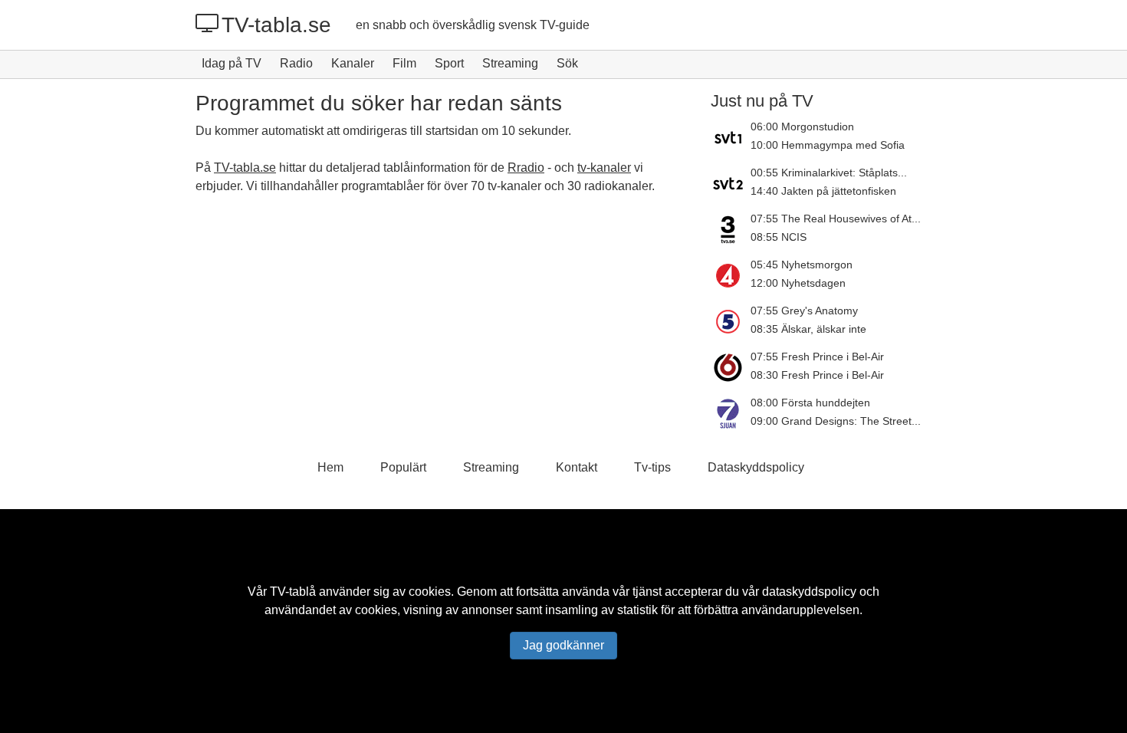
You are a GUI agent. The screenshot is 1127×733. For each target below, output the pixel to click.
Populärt (403, 467)
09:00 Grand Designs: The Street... (836, 421)
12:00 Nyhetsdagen (798, 283)
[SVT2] (731, 183)
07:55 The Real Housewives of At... (836, 218)
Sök (567, 63)
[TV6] (731, 367)
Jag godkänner (563, 645)
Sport (449, 63)
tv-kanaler (604, 167)
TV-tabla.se (276, 25)
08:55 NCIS (779, 237)
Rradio (526, 167)
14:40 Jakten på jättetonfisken (823, 191)
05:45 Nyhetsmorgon (802, 264)
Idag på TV (231, 63)
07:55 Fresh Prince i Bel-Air (817, 356)
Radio (296, 63)
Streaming (510, 63)
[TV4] (731, 275)
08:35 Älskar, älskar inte (808, 329)
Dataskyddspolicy (756, 467)
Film (404, 63)
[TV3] (731, 229)
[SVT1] (731, 137)
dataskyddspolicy (809, 591)
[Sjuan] (731, 413)
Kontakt (576, 467)
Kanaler (352, 63)
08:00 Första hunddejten (810, 402)
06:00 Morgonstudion (802, 126)
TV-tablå (293, 591)
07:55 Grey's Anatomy (804, 310)
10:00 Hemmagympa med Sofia (828, 145)
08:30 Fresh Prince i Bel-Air (817, 375)
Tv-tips (652, 467)
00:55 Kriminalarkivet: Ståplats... (829, 172)
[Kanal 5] (731, 321)
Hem (330, 467)
